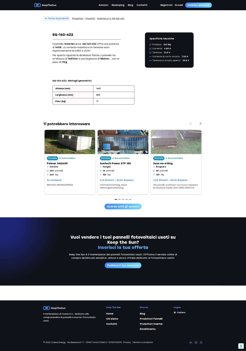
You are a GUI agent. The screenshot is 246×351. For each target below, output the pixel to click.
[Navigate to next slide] (200, 123)
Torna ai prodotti (58, 18)
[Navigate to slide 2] (119, 199)
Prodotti (90, 18)
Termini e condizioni (142, 342)
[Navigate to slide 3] (123, 199)
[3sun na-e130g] (176, 162)
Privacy (127, 342)
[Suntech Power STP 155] (123, 162)
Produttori (77, 18)
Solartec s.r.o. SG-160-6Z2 (110, 18)
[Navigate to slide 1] (116, 199)
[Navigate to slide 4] (126, 199)
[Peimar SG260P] (70, 162)
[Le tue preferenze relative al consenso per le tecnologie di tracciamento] (241, 346)
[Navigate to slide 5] (130, 199)
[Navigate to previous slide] (190, 123)
